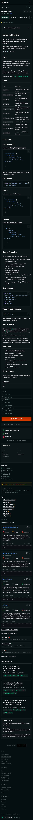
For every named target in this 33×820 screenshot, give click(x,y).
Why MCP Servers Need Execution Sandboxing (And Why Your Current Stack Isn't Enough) (14, 702)
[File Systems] (24, 11)
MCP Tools (4, 761)
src (5, 391)
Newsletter (4, 806)
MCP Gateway (5, 775)
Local (12, 22)
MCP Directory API (6, 773)
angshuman (6, 607)
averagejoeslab (7, 555)
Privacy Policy (5, 790)
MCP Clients (4, 759)
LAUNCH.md (8, 397)
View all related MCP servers (9, 629)
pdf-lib (14, 329)
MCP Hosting (5, 778)
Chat (2, 771)
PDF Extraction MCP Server (10, 527)
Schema (13, 17)
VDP (2, 792)
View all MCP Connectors (8, 656)
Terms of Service (6, 787)
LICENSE (7, 400)
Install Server (17, 418)
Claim (11, 13)
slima (3, 650)
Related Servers (23, 17)
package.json (8, 405)
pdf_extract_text (7, 509)
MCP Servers (5, 754)
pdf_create (6, 502)
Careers (3, 802)
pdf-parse (8, 331)
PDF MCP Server (7, 579)
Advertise (4, 809)
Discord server (21, 736)
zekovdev (6, 13)
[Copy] (28, 151)
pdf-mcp (5, 605)
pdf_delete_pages (8, 504)
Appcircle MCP (6, 644)
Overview (5, 17)
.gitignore (7, 394)
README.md (8, 410)
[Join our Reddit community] (17, 817)
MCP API (7, 725)
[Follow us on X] (19, 817)
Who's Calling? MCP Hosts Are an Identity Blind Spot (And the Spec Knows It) (11, 668)
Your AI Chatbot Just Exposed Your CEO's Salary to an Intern (13, 684)
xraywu (4, 529)
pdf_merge (6, 513)
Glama (3, 814)
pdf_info (5, 511)
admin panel (14, 492)
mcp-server (5, 637)
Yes (19, 745)
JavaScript (5, 22)
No (24, 745)
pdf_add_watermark (9, 500)
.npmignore (8, 402)
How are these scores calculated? (16, 440)
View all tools (5, 519)
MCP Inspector (5, 780)
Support (3, 799)
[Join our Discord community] (14, 817)
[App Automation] (27, 11)
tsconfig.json (8, 413)
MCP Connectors (6, 756)
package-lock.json (10, 408)
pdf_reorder (6, 516)
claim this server (20, 490)
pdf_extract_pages (8, 506)
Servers (8, 7)
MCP (2, 7)
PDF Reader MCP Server (21, 76)
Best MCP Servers (6, 763)
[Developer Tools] (30, 11)
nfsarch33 (5, 581)
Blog (2, 804)
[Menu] (30, 2)
